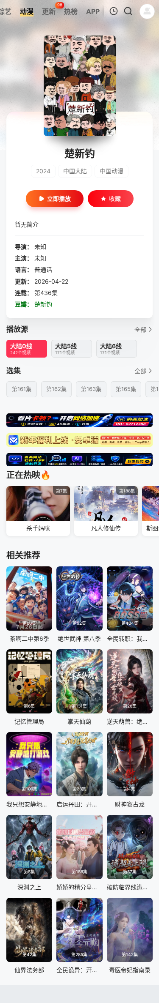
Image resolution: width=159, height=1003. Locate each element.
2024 (43, 171)
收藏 (115, 198)
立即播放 (59, 198)
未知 (40, 246)
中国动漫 (111, 171)
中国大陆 (75, 171)
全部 (140, 329)
